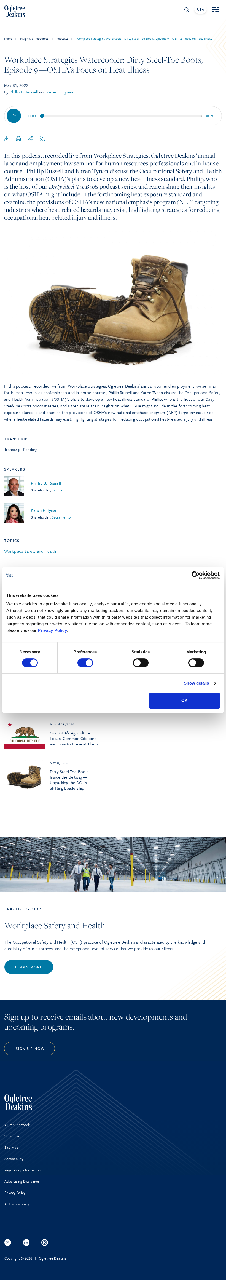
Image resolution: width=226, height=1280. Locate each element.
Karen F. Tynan (60, 92)
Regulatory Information (22, 1170)
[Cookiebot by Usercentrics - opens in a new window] (195, 575)
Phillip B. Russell (24, 92)
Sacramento (61, 517)
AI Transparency (16, 1204)
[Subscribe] (42, 139)
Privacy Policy (52, 630)
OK (184, 700)
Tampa (57, 490)
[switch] (85, 662)
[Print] (18, 139)
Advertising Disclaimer (22, 1181)
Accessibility (13, 1158)
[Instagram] (44, 1242)
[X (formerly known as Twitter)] (7, 1242)
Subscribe (12, 1136)
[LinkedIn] (26, 1242)
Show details (196, 683)
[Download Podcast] (6, 139)
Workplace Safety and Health (30, 551)
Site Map (11, 1147)
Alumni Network (17, 1124)
